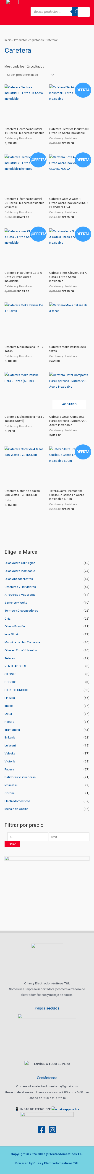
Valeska (10, 753)
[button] (83, 12)
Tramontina (12, 729)
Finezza (10, 697)
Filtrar (12, 844)
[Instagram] (52, 1130)
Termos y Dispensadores (21, 610)
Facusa (9, 769)
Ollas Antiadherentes (19, 579)
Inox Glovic (12, 634)
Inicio (8, 40)
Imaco (9, 705)
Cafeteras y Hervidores (20, 587)
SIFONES (10, 674)
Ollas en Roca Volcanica (21, 650)
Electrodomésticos (17, 801)
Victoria (10, 761)
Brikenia (10, 737)
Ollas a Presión (15, 626)
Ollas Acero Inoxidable (20, 571)
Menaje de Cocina (16, 809)
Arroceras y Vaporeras (20, 594)
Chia (7, 618)
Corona (10, 793)
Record (9, 721)
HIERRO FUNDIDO (16, 690)
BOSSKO (10, 682)
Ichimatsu (11, 785)
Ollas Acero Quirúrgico (20, 563)
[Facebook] (41, 1130)
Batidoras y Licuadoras (20, 777)
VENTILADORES (15, 666)
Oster (8, 713)
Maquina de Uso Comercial (23, 642)
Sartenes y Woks (16, 602)
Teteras (10, 658)
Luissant (10, 745)
